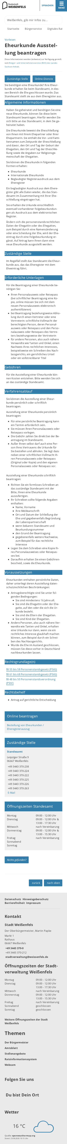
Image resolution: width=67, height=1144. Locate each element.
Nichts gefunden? (16, 860)
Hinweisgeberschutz (36, 899)
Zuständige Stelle (17, 79)
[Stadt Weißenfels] (33, 940)
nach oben (53, 883)
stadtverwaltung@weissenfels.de (26, 957)
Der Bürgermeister (16, 1042)
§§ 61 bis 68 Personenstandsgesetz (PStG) (31, 674)
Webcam (10, 1065)
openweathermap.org (23, 1135)
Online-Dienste (44, 79)
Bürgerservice (33, 28)
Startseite (13, 28)
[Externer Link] (7, 1087)
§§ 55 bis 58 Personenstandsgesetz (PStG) (31, 669)
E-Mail (11, 792)
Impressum (33, 903)
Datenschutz (13, 899)
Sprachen (47, 5)
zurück (36, 883)
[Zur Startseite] (15, 5)
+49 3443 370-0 (14, 948)
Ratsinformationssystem (21, 1059)
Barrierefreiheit (15, 903)
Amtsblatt (11, 1048)
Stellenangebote (15, 1053)
